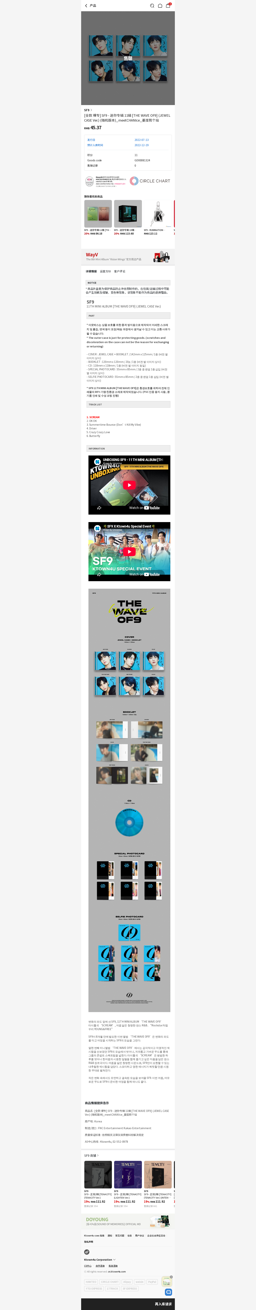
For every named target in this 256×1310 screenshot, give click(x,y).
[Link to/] (160, 6)
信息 (129, 1235)
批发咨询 (113, 1265)
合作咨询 (100, 1265)
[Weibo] (86, 1252)
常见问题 (119, 1235)
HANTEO (91, 1282)
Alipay (127, 1282)
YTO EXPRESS (94, 1288)
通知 (110, 1235)
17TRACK (112, 1288)
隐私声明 (88, 1241)
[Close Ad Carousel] (171, 1276)
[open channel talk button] (168, 1292)
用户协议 (139, 1235)
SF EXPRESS (130, 1288)
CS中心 (87, 1265)
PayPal (152, 1282)
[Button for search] (152, 6)
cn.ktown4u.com (117, 1271)
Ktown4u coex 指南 (94, 1235)
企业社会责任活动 (156, 1235)
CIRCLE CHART (109, 1282)
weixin (139, 1282)
